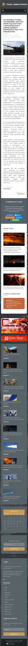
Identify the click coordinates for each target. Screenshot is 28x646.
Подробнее (6, 358)
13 (14, 521)
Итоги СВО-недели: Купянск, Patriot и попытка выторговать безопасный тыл (13, 287)
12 (11, 521)
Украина (6, 597)
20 (14, 523)
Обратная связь (8, 614)
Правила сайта (8, 607)
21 (17, 523)
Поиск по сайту (8, 609)
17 (5, 523)
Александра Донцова (16, 37)
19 (11, 523)
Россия (6, 587)
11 (8, 521)
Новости (17, 35)
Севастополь (7, 592)
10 (5, 521)
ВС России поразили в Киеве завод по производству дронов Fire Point (13, 269)
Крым (6, 590)
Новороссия (6, 37)
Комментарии (8, 611)
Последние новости (9, 604)
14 (17, 521)
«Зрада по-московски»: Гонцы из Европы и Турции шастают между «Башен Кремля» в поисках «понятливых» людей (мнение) (12, 250)
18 (8, 523)
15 (20, 521)
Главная (6, 602)
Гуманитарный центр (9, 599)
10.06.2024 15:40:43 (7, 35)
